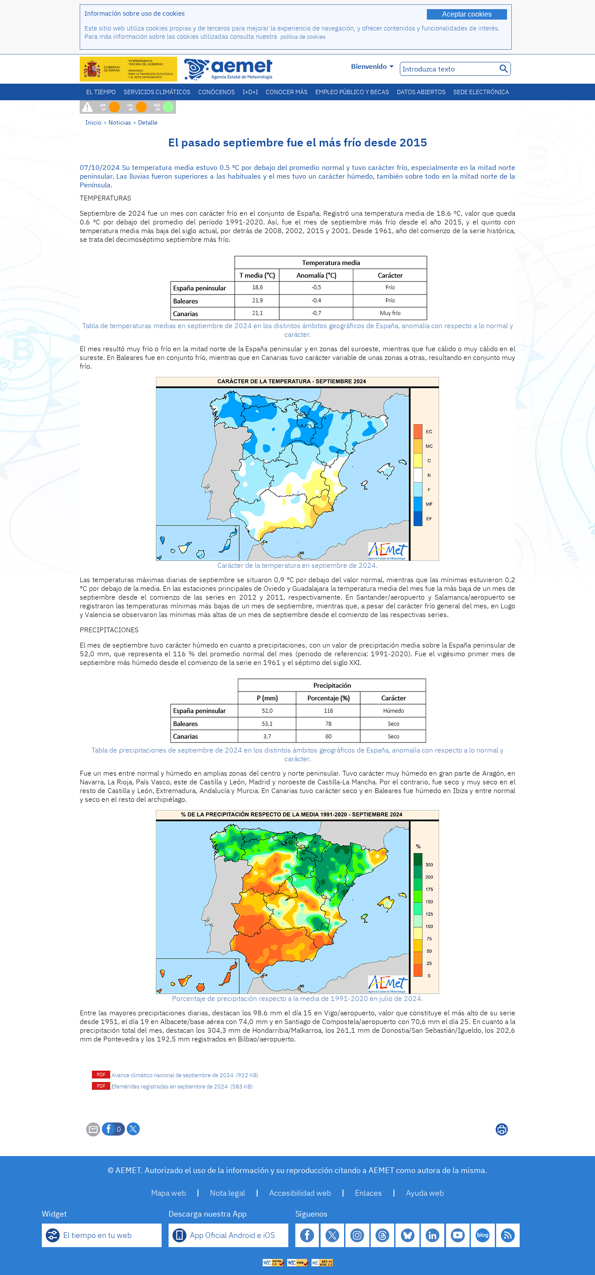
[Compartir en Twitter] (133, 1129)
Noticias (119, 122)
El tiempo (101, 92)
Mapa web (168, 1193)
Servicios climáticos (157, 92)
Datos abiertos (421, 92)
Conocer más (287, 92)
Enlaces (368, 1193)
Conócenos (216, 92)
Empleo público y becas (352, 92)
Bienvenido (369, 66)
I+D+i (250, 92)
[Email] (93, 1133)
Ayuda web (425, 1193)
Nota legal (227, 1193)
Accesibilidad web (300, 1193)
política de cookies (303, 37)
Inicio (93, 122)
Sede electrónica (481, 92)
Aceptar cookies (467, 14)
